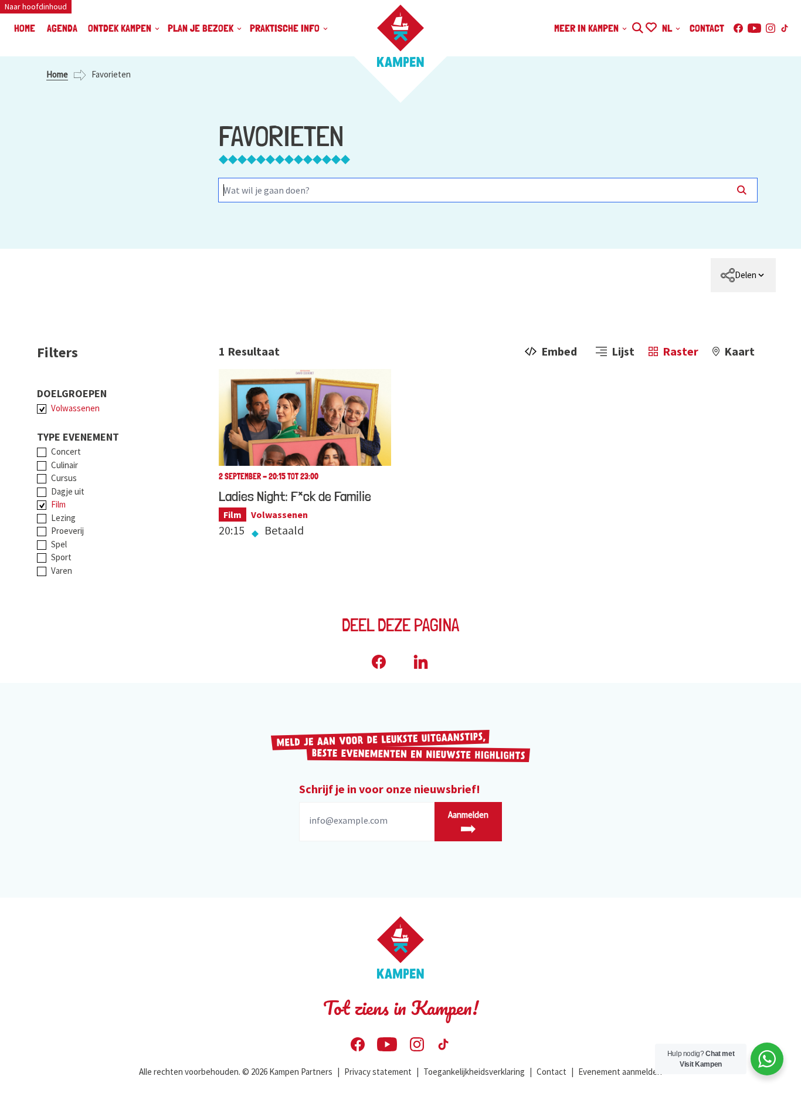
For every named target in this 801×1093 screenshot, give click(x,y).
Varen (61, 570)
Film (58, 504)
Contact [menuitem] (707, 28)
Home (57, 74)
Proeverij (67, 530)
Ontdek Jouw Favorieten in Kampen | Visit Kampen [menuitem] (650, 26)
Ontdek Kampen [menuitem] (121, 28)
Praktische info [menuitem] (286, 28)
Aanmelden (468, 814)
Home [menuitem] (24, 28)
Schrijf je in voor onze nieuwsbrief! (389, 788)
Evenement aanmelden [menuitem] (620, 1071)
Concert (66, 451)
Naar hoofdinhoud (36, 6)
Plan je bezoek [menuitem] (202, 28)
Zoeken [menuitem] (637, 26)
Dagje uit (67, 491)
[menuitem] (743, 275)
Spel (59, 544)
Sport (61, 557)
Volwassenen (75, 408)
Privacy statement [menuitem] (378, 1071)
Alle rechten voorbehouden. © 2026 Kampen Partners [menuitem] (235, 1071)
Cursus (64, 477)
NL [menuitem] (668, 28)
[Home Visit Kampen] (400, 36)
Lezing (63, 517)
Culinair (64, 465)
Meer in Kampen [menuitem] (587, 28)
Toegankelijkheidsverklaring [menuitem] (474, 1071)
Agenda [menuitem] (62, 28)
